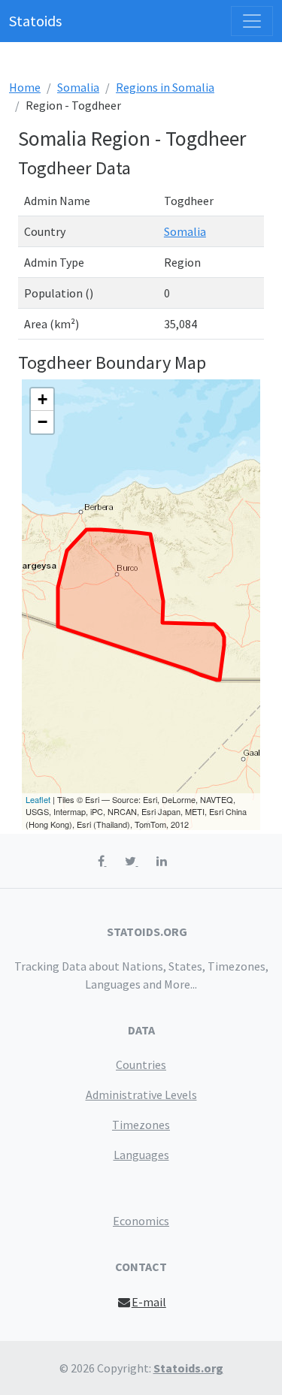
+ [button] (42, 399)
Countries (141, 1064)
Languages (141, 1154)
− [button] (42, 421)
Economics (141, 1220)
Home (25, 87)
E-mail (149, 1301)
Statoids (35, 20)
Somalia (78, 87)
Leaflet (38, 799)
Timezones (141, 1124)
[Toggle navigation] (252, 21)
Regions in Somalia (165, 87)
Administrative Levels (141, 1094)
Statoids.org (188, 1367)
